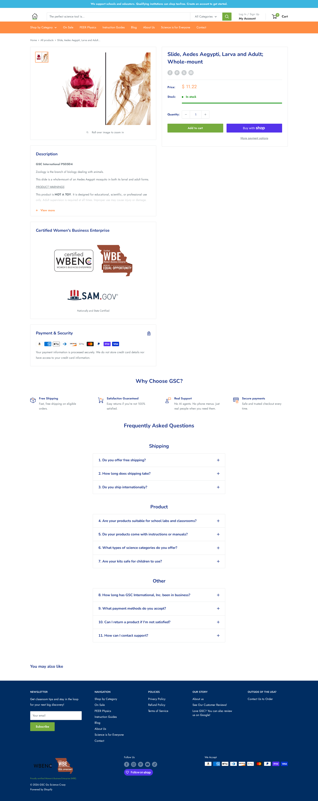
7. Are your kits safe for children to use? (130, 561)
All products (47, 40)
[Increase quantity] (205, 114)
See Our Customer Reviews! (209, 705)
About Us (149, 27)
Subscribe (42, 726)
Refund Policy (156, 705)
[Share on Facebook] (170, 72)
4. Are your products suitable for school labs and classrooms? (147, 520)
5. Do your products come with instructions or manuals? (143, 534)
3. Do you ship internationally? (122, 487)
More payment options (254, 138)
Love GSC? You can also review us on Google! (212, 713)
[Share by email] (191, 72)
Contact (201, 27)
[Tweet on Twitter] (184, 72)
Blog (134, 27)
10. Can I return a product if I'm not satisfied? (134, 622)
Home (33, 40)
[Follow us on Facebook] (126, 764)
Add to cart (195, 128)
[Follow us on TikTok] (154, 764)
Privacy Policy (156, 699)
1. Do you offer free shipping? (122, 460)
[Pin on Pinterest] (177, 72)
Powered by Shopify (41, 789)
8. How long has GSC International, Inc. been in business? (144, 595)
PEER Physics (88, 27)
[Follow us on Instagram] (133, 764)
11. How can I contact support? (123, 635)
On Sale (68, 27)
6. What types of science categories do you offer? (137, 547)
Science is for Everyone (175, 27)
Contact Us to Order (260, 699)
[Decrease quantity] (186, 114)
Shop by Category (41, 27)
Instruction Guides (114, 27)
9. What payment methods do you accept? (132, 608)
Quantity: (173, 114)
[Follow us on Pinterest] (140, 764)
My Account (247, 18)
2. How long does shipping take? (124, 473)
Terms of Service (158, 711)
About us (198, 699)
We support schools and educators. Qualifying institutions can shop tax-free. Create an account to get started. (159, 4)
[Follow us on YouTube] (147, 764)
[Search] (227, 17)
